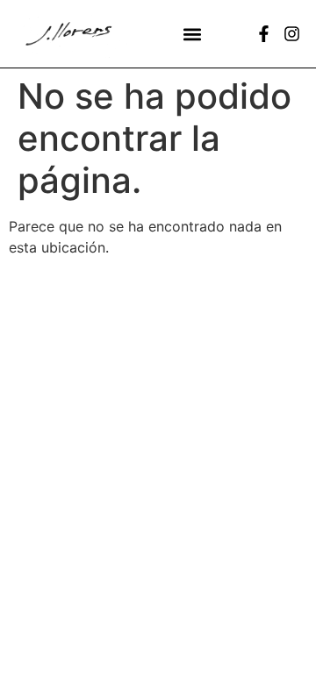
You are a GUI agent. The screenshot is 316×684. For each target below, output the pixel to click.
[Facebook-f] (263, 33)
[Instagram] (292, 33)
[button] (192, 33)
